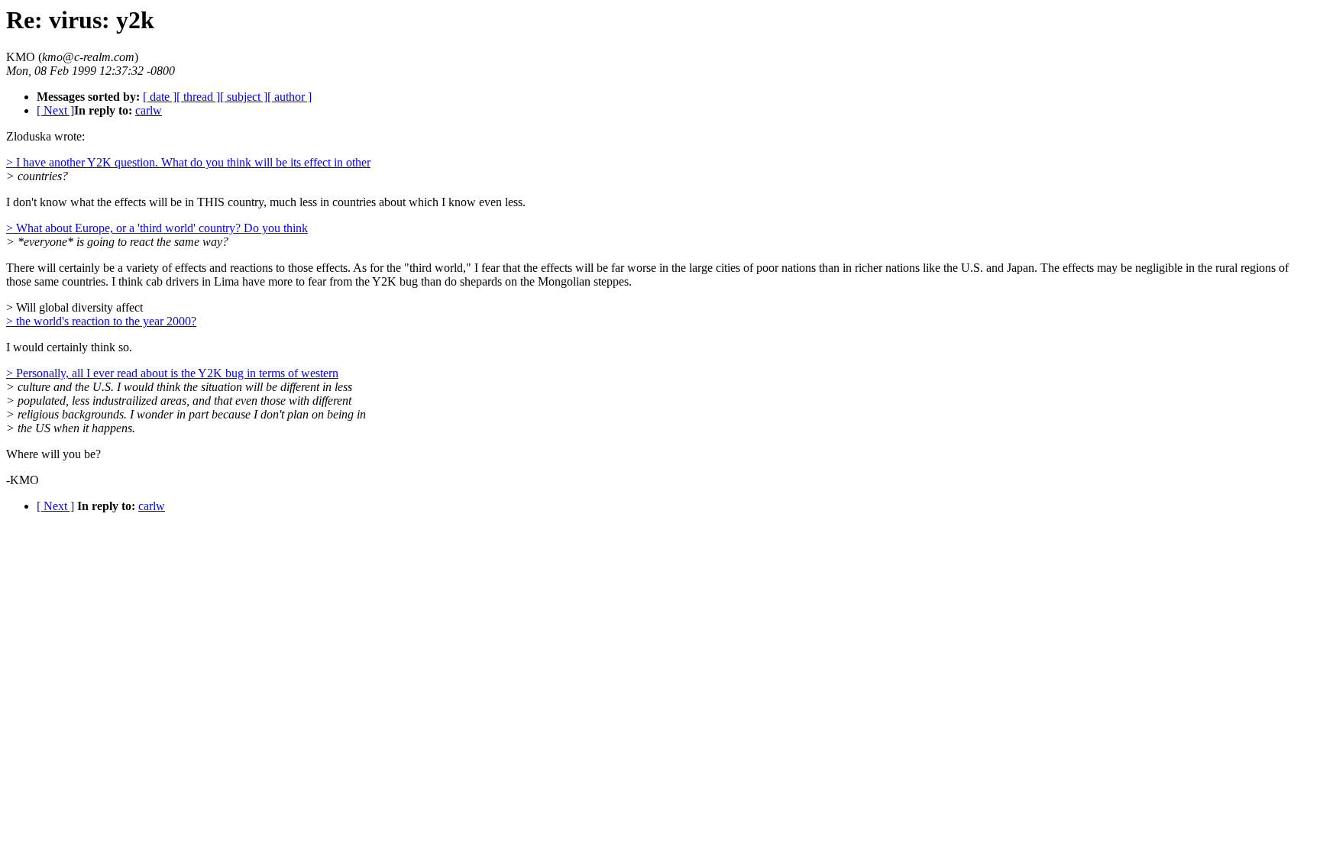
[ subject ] (243, 96)
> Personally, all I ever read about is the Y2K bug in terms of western (172, 373)
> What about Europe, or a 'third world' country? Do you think (157, 227)
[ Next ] (55, 110)
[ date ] (159, 96)
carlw (148, 110)
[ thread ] (198, 96)
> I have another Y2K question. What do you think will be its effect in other (188, 162)
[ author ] (289, 96)
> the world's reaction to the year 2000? (101, 321)
